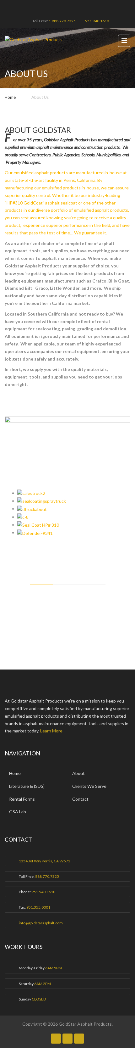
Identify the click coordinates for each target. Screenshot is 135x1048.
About (78, 773)
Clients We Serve (89, 786)
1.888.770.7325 (62, 21)
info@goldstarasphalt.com (41, 923)
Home (10, 97)
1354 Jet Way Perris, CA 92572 (44, 861)
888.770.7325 (47, 876)
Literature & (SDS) (27, 786)
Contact (80, 799)
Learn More (51, 730)
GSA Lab (17, 811)
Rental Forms (22, 799)
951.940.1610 (97, 21)
